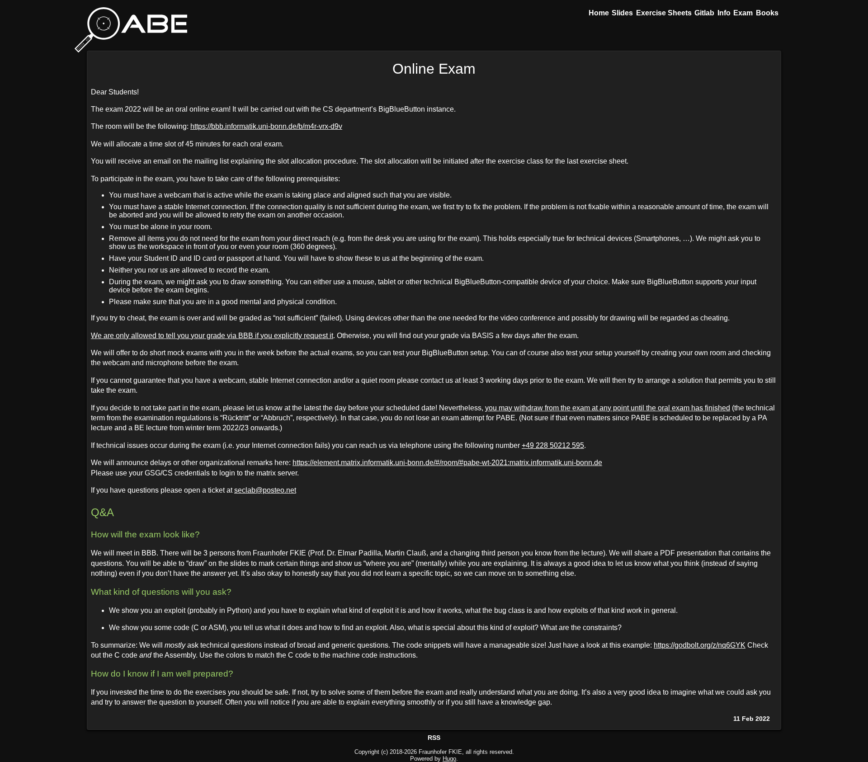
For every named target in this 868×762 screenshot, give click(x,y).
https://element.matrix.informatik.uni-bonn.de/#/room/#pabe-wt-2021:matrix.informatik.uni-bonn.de (447, 462)
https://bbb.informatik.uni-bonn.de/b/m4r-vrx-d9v (266, 126)
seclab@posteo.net (265, 490)
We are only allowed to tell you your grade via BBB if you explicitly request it (212, 335)
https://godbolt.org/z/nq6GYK (699, 645)
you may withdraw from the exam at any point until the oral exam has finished (607, 408)
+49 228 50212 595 (553, 445)
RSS (434, 737)
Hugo (449, 758)
